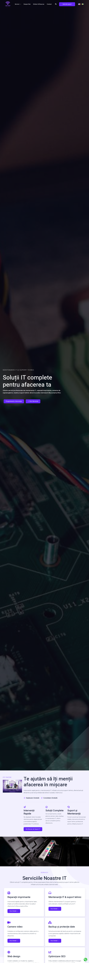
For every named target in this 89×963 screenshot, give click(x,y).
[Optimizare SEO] (49, 952)
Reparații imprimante (18, 897)
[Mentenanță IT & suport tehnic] (49, 892)
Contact (49, 4)
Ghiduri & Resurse (38, 4)
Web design (13, 956)
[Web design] (8, 952)
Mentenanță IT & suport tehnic (64, 897)
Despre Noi (27, 4)
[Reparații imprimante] (8, 892)
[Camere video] (8, 922)
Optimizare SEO (57, 956)
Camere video (15, 927)
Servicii (17, 4)
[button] (20, 4)
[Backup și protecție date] (49, 922)
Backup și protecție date (61, 927)
